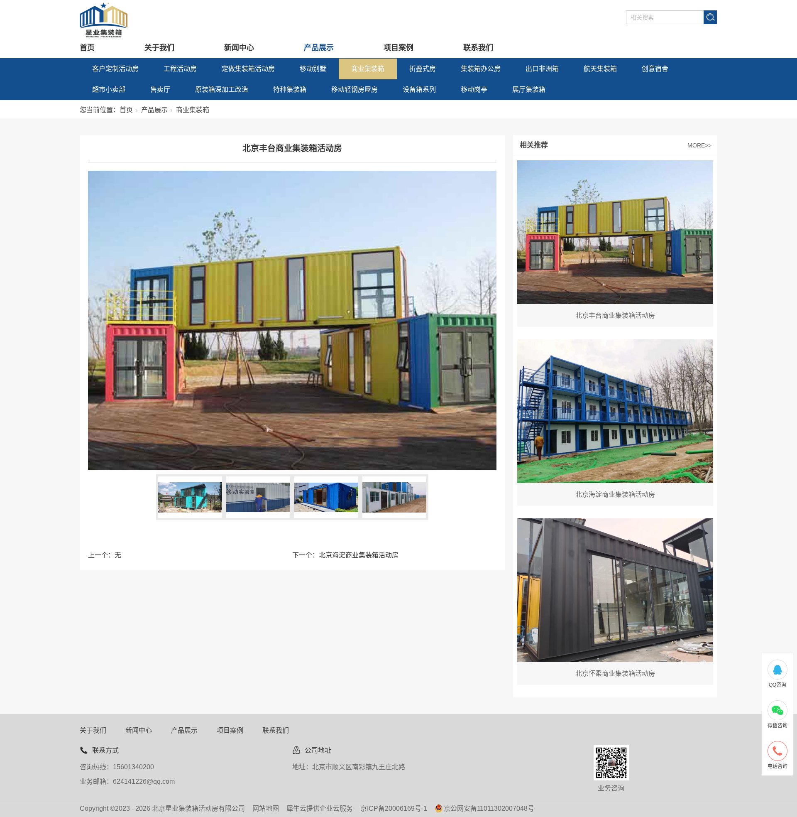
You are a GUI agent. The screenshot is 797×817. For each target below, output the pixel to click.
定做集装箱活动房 (248, 68)
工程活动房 (180, 68)
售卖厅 (160, 89)
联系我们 (478, 48)
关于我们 (159, 48)
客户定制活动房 (115, 68)
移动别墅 (313, 68)
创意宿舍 (655, 68)
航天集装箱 (600, 68)
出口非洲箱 (542, 68)
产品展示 (319, 48)
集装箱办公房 (481, 68)
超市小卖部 (108, 89)
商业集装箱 (367, 68)
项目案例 (398, 48)
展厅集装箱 (528, 89)
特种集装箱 (289, 89)
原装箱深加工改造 (221, 89)
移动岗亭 (474, 89)
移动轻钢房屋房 (354, 89)
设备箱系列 (419, 89)
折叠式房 (422, 68)
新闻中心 (239, 48)
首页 (87, 48)
